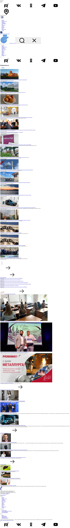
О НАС (1, 520)
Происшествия (4, 29)
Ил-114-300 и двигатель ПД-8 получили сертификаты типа (8, 412)
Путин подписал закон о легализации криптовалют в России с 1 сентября (15, 245)
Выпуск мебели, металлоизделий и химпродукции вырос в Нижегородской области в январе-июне (18, 117)
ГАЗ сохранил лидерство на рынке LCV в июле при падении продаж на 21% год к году (17, 157)
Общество (3, 27)
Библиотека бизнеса (4, 517)
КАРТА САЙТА (11, 520)
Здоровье (1, 464)
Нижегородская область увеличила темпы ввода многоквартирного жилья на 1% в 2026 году (17, 220)
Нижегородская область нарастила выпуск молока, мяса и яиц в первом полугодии (11, 281)
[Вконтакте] (19, 8)
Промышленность (4, 21)
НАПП (3, 30)
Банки (3, 20)
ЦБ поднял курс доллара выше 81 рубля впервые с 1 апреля (13, 232)
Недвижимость (4, 23)
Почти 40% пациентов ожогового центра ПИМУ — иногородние (14, 132)
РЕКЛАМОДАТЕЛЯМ (6, 520)
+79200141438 (8, 493)
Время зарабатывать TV (5, 518)
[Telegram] (43, 8)
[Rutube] (6, 8)
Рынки (3, 515)
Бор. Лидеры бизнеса (5, 512)
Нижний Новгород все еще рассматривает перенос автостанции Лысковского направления (17, 182)
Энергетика (3, 48)
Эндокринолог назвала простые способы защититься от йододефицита (10, 478)
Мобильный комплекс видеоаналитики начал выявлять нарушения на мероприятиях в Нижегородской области (20, 207)
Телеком (3, 22)
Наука (3, 53)
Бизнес (3, 51)
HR (2, 24)
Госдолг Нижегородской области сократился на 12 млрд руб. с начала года (15, 92)
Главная (3, 67)
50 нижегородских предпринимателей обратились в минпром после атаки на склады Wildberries (18, 144)
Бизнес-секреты (4, 516)
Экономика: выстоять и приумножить (5, 389)
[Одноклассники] (31, 8)
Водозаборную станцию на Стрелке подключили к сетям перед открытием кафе (16, 79)
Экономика (3, 25)
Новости (3, 45)
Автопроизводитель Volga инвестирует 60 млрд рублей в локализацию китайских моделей (13, 425)
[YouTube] (56, 8)
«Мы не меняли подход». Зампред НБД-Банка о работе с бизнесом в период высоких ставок (13, 457)
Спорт (3, 26)
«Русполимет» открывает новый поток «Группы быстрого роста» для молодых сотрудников (13, 321)
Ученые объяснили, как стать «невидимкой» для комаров (8, 485)
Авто (2, 28)
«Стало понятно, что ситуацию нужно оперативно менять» (8, 442)
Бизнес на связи (4, 510)
